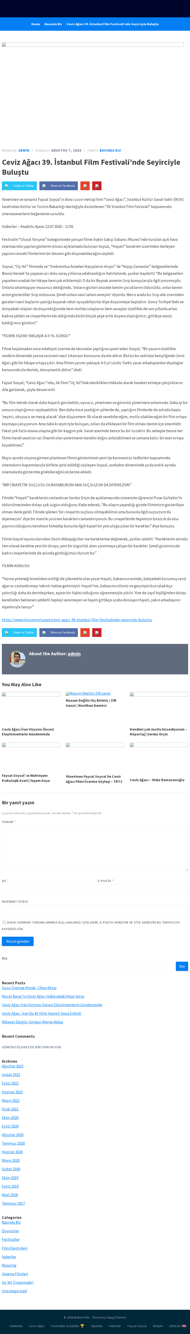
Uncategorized (14, 1291)
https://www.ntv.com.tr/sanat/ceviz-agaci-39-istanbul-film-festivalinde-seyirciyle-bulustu (77, 619)
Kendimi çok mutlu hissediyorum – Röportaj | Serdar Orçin (158, 732)
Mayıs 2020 (10, 1160)
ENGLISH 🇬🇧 (177, 1326)
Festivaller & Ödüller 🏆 (67, 1326)
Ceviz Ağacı (37, 1326)
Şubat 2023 (11, 1074)
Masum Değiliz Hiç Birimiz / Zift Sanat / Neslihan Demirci (91, 703)
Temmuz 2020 (13, 1143)
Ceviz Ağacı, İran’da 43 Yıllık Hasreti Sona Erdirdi (41, 1013)
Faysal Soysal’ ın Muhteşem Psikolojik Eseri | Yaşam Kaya (26, 778)
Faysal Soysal (137, 1326)
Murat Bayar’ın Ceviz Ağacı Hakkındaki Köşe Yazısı (43, 996)
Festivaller (11, 1239)
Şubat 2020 (11, 1169)
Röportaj (9, 1265)
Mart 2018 (10, 1194)
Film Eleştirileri (14, 1248)
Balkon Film (82, 1317)
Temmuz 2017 (13, 1203)
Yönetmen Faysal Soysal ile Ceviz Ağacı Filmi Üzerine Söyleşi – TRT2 (94, 779)
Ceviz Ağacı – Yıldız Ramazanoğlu (157, 779)
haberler (9, 1256)
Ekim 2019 (10, 1177)
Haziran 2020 (12, 1151)
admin (24, 150)
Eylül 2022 (10, 1083)
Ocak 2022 (10, 1109)
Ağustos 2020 (12, 1134)
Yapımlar (96, 1326)
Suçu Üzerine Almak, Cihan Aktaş (29, 987)
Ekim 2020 (10, 1117)
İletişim (158, 1326)
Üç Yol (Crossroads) (18, 1282)
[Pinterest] (96, 185)
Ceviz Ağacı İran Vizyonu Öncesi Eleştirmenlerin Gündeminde (28, 732)
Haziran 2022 (12, 1092)
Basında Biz (53, 24)
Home (35, 24)
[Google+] (85, 185)
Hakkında (16, 1326)
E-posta (106, 881)
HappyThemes (116, 1317)
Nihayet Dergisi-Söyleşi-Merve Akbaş (32, 1022)
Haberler (115, 1326)
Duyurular (10, 1230)
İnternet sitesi (15, 902)
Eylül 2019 (10, 1186)
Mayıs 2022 (10, 1100)
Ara (4, 958)
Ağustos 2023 (12, 1066)
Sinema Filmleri (15, 1273)
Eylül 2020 (10, 1126)
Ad (5, 881)
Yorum (9, 822)
